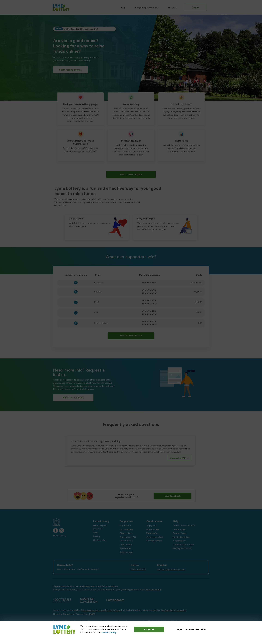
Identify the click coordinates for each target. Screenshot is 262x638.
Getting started (154, 540)
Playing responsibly (182, 548)
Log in (195, 7)
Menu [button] (173, 7)
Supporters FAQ (128, 537)
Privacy (96, 536)
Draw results (126, 544)
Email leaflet (152, 533)
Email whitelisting (181, 537)
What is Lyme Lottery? (99, 527)
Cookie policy (100, 540)
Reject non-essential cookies (191, 629)
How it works (126, 540)
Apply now (151, 525)
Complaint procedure (183, 544)
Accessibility (179, 540)
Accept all (149, 629)
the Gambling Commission (173, 610)
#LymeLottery (59, 536)
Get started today (131, 174)
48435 (92, 614)
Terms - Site (179, 529)
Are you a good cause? (147, 7)
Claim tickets (126, 533)
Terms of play (180, 533)
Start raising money (70, 69)
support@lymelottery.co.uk (171, 569)
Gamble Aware (153, 589)
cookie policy (109, 632)
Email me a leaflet (73, 397)
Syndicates (125, 548)
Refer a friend (126, 552)
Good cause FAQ (154, 537)
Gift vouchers (126, 529)
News (96, 532)
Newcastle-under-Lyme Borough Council (101, 610)
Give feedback (173, 496)
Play (123, 7)
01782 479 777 (138, 569)
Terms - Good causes (184, 525)
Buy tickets (125, 525)
